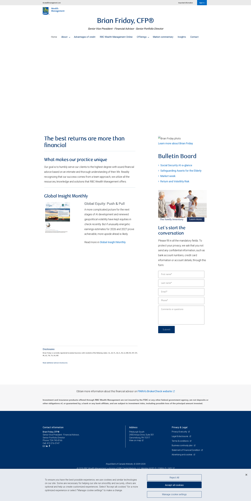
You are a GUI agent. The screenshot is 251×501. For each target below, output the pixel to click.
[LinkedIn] (47, 446)
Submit (166, 329)
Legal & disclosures (180, 436)
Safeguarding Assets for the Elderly (180, 170)
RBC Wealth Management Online (116, 36)
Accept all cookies (174, 485)
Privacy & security (180, 431)
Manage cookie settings (174, 494)
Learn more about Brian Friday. (175, 143)
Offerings (142, 36)
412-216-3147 (53, 443)
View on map (135, 440)
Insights (182, 36)
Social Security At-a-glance (176, 165)
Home (54, 36)
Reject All (174, 477)
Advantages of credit (84, 36)
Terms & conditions (180, 441)
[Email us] (44, 446)
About (64, 36)
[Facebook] (50, 446)
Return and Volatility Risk (174, 181)
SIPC (170, 468)
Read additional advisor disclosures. (55, 363)
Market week (167, 176)
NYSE (151, 468)
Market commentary (163, 36)
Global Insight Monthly (113, 242)
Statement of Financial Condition (186, 450)
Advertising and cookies (182, 454)
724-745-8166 (56, 440)
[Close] (246, 474)
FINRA (161, 468)
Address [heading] (133, 427)
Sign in (201, 3)
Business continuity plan (182, 445)
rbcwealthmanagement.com (52, 3)
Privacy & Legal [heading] (179, 427)
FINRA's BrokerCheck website (155, 391)
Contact (194, 36)
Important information (185, 3)
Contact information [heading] (53, 427)
